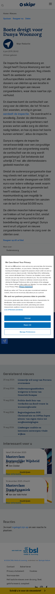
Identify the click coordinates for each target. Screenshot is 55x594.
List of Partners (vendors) (13, 310)
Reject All (27, 325)
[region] (27, 297)
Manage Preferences (27, 332)
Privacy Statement (26, 286)
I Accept (27, 318)
